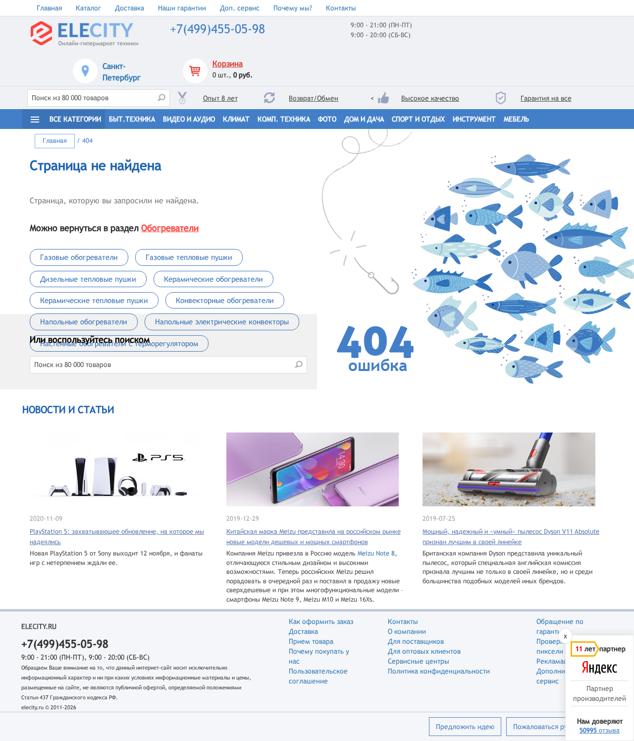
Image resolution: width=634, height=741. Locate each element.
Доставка (129, 8)
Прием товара (311, 641)
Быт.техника (132, 119)
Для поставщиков (416, 641)
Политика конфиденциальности (439, 671)
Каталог (88, 8)
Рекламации (556, 661)
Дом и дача (364, 119)
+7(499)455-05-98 (217, 29)
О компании (407, 631)
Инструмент (474, 119)
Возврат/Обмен (313, 98)
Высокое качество (430, 98)
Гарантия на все (546, 98)
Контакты (341, 8)
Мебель (516, 119)
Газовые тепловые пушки (189, 257)
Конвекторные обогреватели (225, 300)
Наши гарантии (182, 8)
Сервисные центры (418, 661)
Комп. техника (284, 119)
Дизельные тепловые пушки (88, 279)
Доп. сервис (240, 8)
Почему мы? (292, 8)
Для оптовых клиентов (424, 651)
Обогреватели (170, 228)
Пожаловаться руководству (556, 727)
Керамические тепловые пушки (94, 300)
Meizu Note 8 (376, 553)
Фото (327, 119)
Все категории (75, 119)
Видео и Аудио (189, 119)
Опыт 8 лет (220, 98)
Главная (49, 8)
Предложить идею (465, 727)
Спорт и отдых (418, 119)
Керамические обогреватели (213, 279)
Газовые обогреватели (79, 257)
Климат (236, 119)
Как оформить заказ (321, 621)
